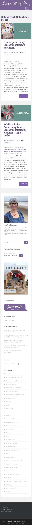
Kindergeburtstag (11, 443)
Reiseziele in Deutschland (14, 460)
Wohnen (8, 492)
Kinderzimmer (10, 446)
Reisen (8, 453)
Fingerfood (9, 408)
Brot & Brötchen (11, 398)
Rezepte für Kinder (12, 467)
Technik (8, 478)
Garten (8, 412)
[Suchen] (26, 242)
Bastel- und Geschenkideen (14, 381)
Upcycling (9, 485)
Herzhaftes (9, 429)
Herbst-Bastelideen (12, 426)
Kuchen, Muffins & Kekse (13, 450)
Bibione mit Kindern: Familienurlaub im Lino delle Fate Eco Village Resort (16, 336)
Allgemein (9, 374)
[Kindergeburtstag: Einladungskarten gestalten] (16, 31)
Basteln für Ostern (11, 384)
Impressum (13, 521)
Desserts (8, 401)
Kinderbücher (10, 440)
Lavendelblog (6, 521)
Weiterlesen (23, 96)
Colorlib (10, 523)
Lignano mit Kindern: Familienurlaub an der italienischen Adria (16, 346)
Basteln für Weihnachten (13, 388)
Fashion (8, 405)
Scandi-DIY (9, 471)
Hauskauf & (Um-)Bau (12, 422)
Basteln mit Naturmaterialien (15, 394)
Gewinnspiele (10, 419)
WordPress (21, 523)
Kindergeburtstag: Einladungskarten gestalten (14, 44)
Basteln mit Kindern (12, 391)
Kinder (8, 436)
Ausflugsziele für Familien (14, 377)
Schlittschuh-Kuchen (16, 170)
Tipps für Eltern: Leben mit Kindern (16, 481)
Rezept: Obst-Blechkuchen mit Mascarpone (13, 351)
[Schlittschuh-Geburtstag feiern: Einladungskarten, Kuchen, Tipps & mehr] (16, 113)
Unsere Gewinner (9, 320)
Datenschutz (20, 521)
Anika (17, 53)
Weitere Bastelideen (12, 488)
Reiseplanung (10, 457)
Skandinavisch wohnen (13, 474)
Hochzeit (8, 433)
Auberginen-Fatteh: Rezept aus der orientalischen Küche (14, 331)
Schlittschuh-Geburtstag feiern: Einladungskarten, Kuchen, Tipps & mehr (15, 130)
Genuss (8, 415)
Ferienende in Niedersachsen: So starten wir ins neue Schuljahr (14, 341)
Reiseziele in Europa (12, 464)
